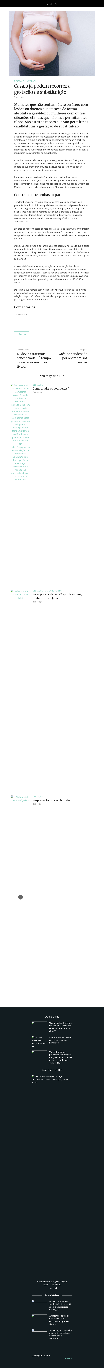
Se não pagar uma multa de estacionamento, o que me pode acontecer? (60, 1334)
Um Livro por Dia (53, 590)
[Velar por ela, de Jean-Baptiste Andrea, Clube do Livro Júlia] (20, 690)
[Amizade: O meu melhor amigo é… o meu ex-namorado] (39, 1042)
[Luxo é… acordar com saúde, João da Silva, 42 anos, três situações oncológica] (39, 1306)
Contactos (67, 1358)
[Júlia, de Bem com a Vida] (52, 3)
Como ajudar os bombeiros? (51, 388)
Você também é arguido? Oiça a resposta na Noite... (52, 1283)
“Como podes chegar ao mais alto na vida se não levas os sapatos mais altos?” (60, 1027)
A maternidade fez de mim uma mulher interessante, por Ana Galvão (59, 1319)
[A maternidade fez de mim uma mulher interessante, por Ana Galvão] (39, 1320)
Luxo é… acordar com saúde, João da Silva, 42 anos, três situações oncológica (60, 1305)
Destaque (19, 81)
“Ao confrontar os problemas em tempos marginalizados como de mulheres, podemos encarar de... (60, 1057)
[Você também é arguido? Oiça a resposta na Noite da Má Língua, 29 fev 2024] (52, 1176)
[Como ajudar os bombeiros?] (20, 485)
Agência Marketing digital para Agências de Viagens (55, 1355)
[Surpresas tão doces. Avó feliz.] (20, 896)
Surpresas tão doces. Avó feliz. (52, 800)
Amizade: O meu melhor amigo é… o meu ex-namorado (60, 1040)
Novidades (32, 81)
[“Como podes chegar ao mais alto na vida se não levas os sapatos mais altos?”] (39, 1027)
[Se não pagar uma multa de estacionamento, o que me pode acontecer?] (39, 1335)
